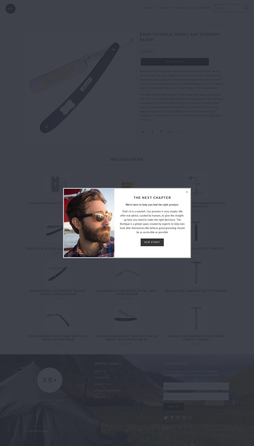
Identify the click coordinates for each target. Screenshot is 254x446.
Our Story (152, 242)
